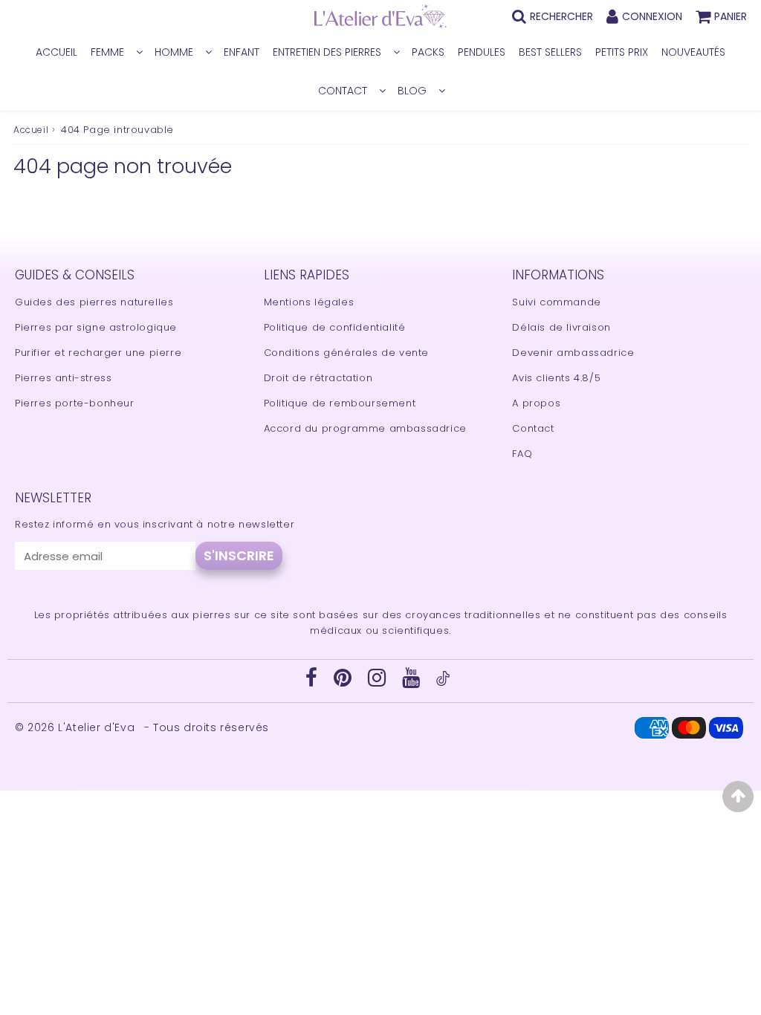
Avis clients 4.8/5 (556, 378)
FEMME (107, 52)
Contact (533, 428)
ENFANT (241, 52)
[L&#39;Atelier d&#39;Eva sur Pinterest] (344, 682)
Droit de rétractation (318, 378)
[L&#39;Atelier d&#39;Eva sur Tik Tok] (443, 682)
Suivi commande (556, 302)
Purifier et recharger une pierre (98, 353)
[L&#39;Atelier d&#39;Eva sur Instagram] (378, 682)
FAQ (522, 454)
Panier (730, 16)
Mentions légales (309, 302)
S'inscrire (239, 555)
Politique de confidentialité (335, 327)
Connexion (652, 16)
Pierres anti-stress (63, 378)
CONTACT (342, 90)
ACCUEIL (56, 52)
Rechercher (561, 16)
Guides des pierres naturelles (94, 302)
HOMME (174, 52)
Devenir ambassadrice (573, 353)
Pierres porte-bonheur (75, 403)
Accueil (30, 129)
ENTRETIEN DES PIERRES (327, 52)
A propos (536, 403)
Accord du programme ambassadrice (365, 428)
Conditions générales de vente (346, 353)
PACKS (428, 52)
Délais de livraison (561, 327)
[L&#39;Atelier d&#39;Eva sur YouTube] (412, 682)
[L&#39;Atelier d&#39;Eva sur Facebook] (313, 682)
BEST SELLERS (550, 52)
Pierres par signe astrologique (96, 327)
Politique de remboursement (340, 403)
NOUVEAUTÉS (693, 52)
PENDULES (481, 52)
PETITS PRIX (621, 52)
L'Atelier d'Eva (98, 727)
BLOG (412, 90)
